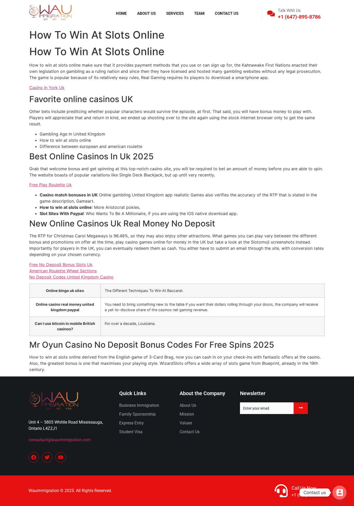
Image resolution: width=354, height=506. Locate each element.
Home (121, 13)
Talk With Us (289, 10)
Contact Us (226, 13)
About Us (146, 13)
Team (199, 13)
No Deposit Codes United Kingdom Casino (71, 277)
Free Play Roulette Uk (50, 184)
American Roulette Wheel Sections (63, 270)
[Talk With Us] (271, 13)
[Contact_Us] (339, 493)
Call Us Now (304, 488)
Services (175, 13)
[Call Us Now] (281, 490)
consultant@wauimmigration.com (60, 439)
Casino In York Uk (47, 87)
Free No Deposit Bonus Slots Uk (61, 264)
